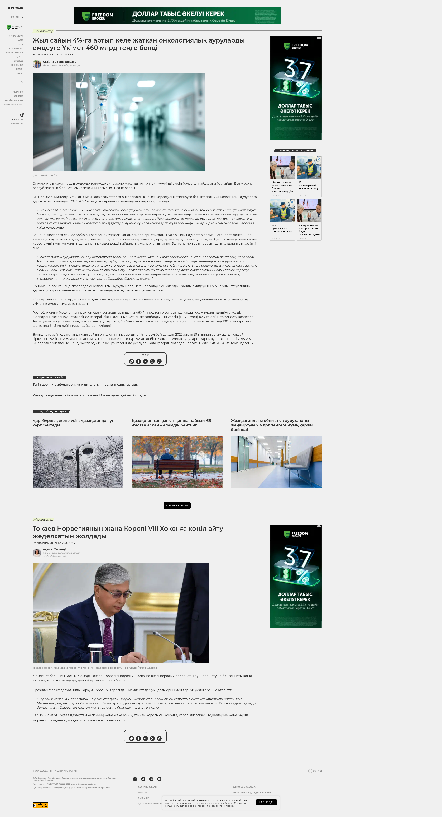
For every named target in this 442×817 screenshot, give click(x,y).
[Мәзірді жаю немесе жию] (22, 82)
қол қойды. (161, 201)
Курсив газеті (16, 48)
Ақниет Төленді (54, 549)
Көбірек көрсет (177, 505)
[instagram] (135, 779)
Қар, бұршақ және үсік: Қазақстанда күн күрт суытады (73, 423)
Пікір (20, 44)
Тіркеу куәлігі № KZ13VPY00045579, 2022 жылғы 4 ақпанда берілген (64, 784)
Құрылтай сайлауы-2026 (151, 804)
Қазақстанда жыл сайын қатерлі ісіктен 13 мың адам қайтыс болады (89, 395)
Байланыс (143, 798)
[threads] (151, 779)
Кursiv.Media (115, 680)
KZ (22, 17)
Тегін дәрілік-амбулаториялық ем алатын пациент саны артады (85, 385)
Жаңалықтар (16, 36)
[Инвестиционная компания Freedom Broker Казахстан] (14, 27)
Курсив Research (14, 53)
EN (17, 17)
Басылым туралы (147, 787)
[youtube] (159, 779)
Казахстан (17, 120)
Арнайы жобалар (13, 100)
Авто (20, 40)
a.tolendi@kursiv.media (55, 556)
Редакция (18, 92)
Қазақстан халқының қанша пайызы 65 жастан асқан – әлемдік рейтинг (171, 423)
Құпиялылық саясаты (244, 787)
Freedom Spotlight (13, 104)
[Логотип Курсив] (15, 8)
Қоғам (19, 57)
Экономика (17, 65)
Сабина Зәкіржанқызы (60, 61)
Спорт (20, 73)
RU (12, 17)
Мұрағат (142, 793)
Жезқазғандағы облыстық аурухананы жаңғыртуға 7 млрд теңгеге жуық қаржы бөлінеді (272, 425)
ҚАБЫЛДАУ (266, 802)
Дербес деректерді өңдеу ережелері (252, 793)
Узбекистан (17, 123)
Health (19, 69)
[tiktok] (143, 779)
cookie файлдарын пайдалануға (203, 805)
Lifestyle (18, 61)
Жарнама (18, 96)
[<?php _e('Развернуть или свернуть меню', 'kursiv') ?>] (22, 115)
